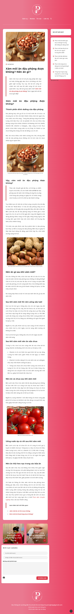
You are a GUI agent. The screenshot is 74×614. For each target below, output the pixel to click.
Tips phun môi (54, 80)
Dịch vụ (25, 19)
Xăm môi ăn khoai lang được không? (21, 514)
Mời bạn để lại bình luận (10, 561)
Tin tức (38, 19)
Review (32, 19)
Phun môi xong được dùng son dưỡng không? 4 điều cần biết (62, 66)
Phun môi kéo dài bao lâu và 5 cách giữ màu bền (61, 58)
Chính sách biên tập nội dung (37, 609)
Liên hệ (46, 19)
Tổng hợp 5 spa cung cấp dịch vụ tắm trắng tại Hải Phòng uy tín (61, 74)
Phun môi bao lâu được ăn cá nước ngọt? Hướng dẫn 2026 (61, 50)
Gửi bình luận (42, 578)
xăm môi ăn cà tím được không (20, 511)
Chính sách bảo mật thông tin (37, 607)
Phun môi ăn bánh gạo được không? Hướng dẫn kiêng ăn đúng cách (62, 43)
